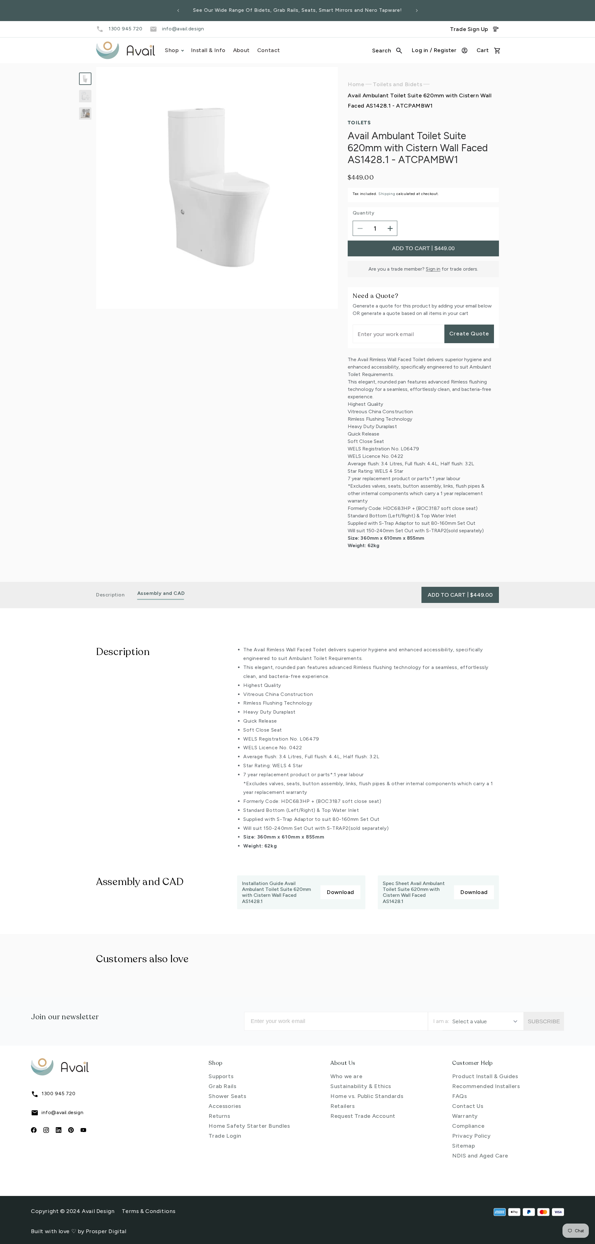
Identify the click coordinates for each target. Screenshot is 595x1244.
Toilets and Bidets (397, 84)
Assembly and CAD (161, 593)
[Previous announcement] (178, 10)
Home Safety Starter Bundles (249, 1125)
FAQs (459, 1096)
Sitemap (463, 1145)
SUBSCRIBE (544, 1021)
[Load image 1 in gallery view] (85, 79)
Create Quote (469, 333)
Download (340, 892)
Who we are (346, 1076)
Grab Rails (222, 1086)
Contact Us (467, 1106)
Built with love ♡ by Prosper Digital (78, 1231)
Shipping (386, 194)
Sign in (433, 269)
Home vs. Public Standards (366, 1096)
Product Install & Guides (485, 1076)
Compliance (468, 1125)
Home (356, 84)
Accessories (225, 1106)
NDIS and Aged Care (480, 1155)
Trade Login (225, 1135)
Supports (221, 1076)
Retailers (342, 1106)
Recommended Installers (486, 1086)
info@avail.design (183, 29)
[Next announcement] (416, 10)
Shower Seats (227, 1096)
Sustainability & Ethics (360, 1086)
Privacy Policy (471, 1135)
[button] (387, 50)
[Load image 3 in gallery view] (85, 113)
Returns (219, 1116)
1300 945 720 (125, 29)
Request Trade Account (362, 1116)
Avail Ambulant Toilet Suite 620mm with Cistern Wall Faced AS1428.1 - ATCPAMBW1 (420, 100)
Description (110, 595)
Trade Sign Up (469, 29)
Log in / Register (434, 50)
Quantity (363, 213)
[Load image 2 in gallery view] (85, 96)
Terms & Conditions (148, 1211)
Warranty (465, 1116)
